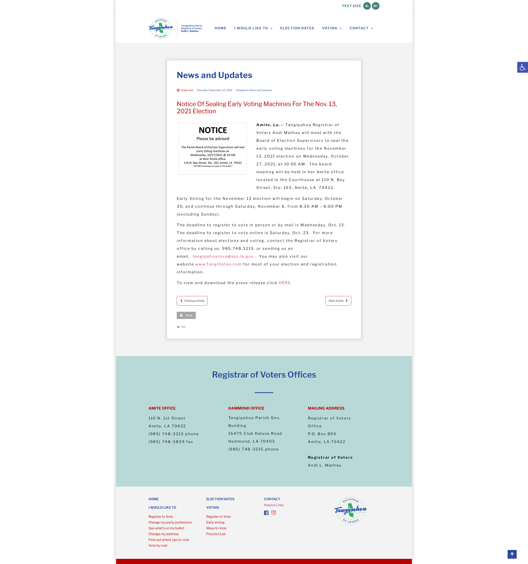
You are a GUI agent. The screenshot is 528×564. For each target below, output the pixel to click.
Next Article (336, 300)
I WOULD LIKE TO (251, 28)
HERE (285, 283)
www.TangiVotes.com (218, 264)
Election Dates (297, 28)
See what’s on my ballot (166, 528)
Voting (329, 28)
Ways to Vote (216, 528)
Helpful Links (274, 505)
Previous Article (194, 300)
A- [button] (367, 6)
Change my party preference (170, 522)
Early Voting (215, 522)
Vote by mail (157, 545)
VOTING (212, 507)
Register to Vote (160, 517)
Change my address (163, 534)
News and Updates (214, 75)
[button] (522, 67)
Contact (359, 28)
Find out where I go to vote (168, 540)
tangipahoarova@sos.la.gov (223, 256)
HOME (153, 499)
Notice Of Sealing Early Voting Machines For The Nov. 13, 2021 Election (257, 107)
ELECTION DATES (220, 499)
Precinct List (216, 534)
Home (220, 28)
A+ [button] (376, 6)
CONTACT (272, 499)
